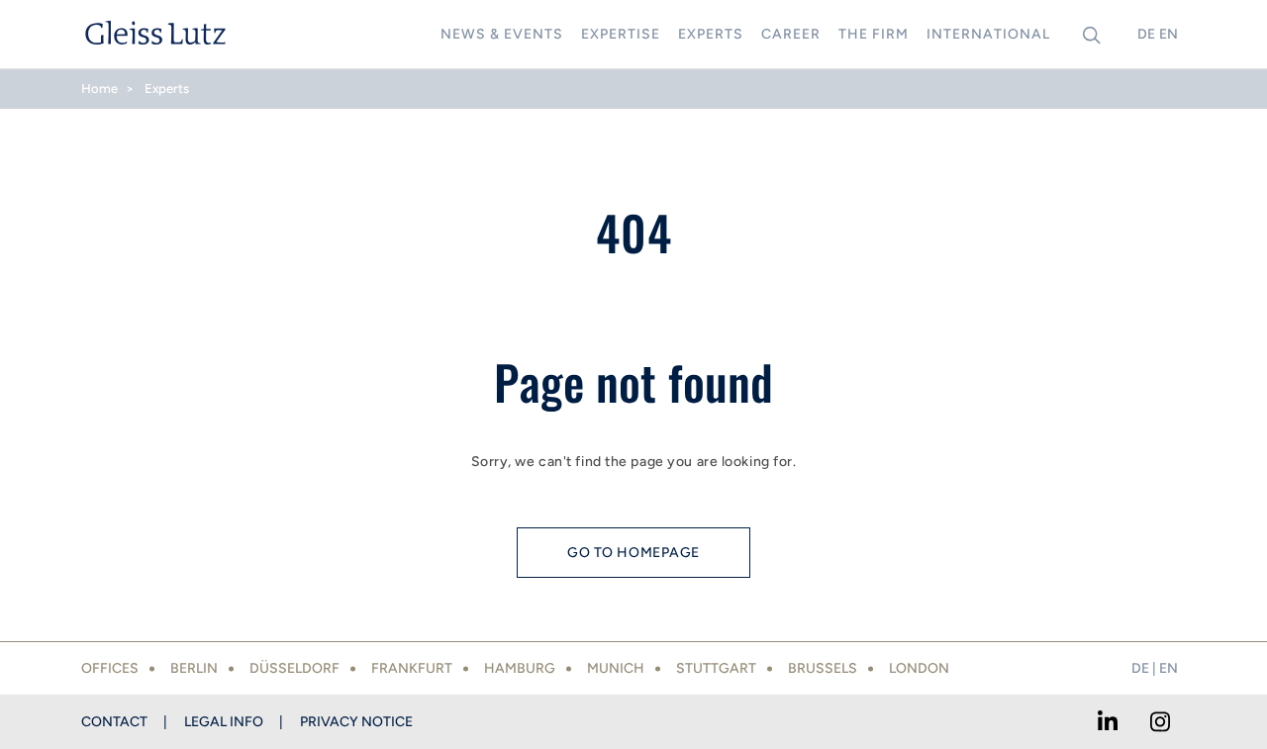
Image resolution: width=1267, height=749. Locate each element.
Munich (615, 668)
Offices (110, 668)
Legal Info (223, 721)
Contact (114, 721)
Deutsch (1146, 34)
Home (99, 88)
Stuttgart (716, 668)
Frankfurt (411, 668)
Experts (167, 88)
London (919, 668)
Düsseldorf (294, 668)
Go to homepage (633, 552)
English (1168, 34)
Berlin (194, 668)
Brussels (822, 668)
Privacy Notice (356, 721)
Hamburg (519, 668)
